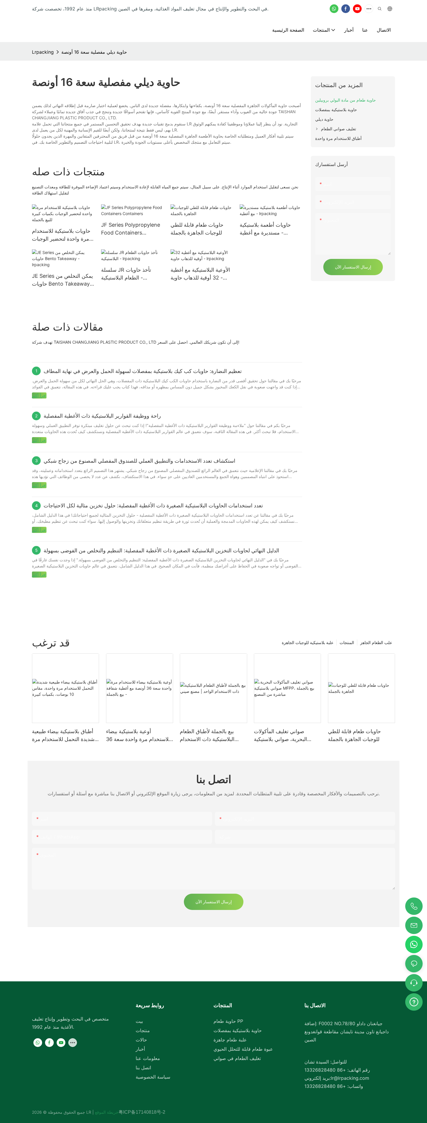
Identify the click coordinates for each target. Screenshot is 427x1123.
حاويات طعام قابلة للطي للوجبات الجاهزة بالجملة (197, 229)
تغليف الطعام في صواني (237, 1058)
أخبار (140, 1049)
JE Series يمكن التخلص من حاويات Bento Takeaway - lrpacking (63, 280)
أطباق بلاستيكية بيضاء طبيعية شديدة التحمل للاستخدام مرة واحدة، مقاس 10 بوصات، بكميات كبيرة (63, 735)
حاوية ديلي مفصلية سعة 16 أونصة (94, 52)
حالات (141, 1040)
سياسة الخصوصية (153, 1077)
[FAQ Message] (414, 1001)
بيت (139, 1021)
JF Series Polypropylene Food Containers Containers (130, 229)
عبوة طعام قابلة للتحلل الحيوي (243, 1049)
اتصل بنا (143, 1067)
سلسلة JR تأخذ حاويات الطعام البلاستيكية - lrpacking (126, 274)
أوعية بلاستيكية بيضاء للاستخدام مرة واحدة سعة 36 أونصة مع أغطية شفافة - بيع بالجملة (138, 735)
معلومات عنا (148, 1058)
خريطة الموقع (106, 1112)
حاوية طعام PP (228, 1021)
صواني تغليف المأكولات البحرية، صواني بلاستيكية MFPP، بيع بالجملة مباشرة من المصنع (287, 735)
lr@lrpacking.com (350, 1078)
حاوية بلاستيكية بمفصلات (238, 1030)
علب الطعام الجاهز (376, 642)
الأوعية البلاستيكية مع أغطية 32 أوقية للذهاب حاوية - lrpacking (200, 274)
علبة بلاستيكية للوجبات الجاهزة (307, 642)
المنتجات (347, 642)
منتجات (143, 1030)
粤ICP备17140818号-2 (142, 1112)
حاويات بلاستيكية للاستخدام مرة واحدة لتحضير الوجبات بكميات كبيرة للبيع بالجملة (61, 235)
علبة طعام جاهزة (230, 1040)
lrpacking (43, 52)
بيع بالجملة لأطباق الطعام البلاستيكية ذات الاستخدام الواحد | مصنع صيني (207, 735)
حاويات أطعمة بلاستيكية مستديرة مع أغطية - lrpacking (265, 229)
